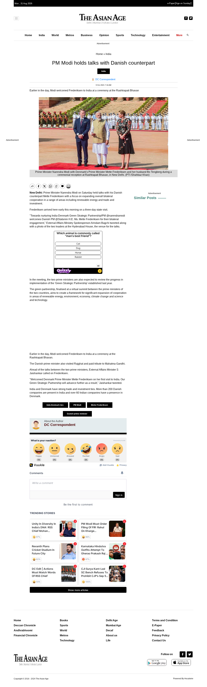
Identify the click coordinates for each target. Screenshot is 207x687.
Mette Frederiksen (99, 405)
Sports (120, 35)
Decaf (109, 630)
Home (28, 35)
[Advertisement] (78, 327)
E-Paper (157, 625)
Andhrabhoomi (23, 630)
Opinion (104, 35)
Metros (70, 35)
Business (87, 35)
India (42, 35)
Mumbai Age (113, 625)
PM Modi (77, 405)
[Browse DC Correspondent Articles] (36, 424)
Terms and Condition (165, 620)
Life (108, 640)
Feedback (158, 630)
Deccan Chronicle (25, 625)
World (55, 35)
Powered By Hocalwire (183, 678)
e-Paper (171, 3)
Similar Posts (145, 198)
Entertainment (160, 35)
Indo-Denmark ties (55, 405)
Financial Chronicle (26, 635)
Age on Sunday (183, 3)
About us (111, 635)
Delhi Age (112, 620)
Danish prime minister (77, 414)
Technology (138, 35)
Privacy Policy (160, 635)
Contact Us (159, 640)
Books (64, 620)
